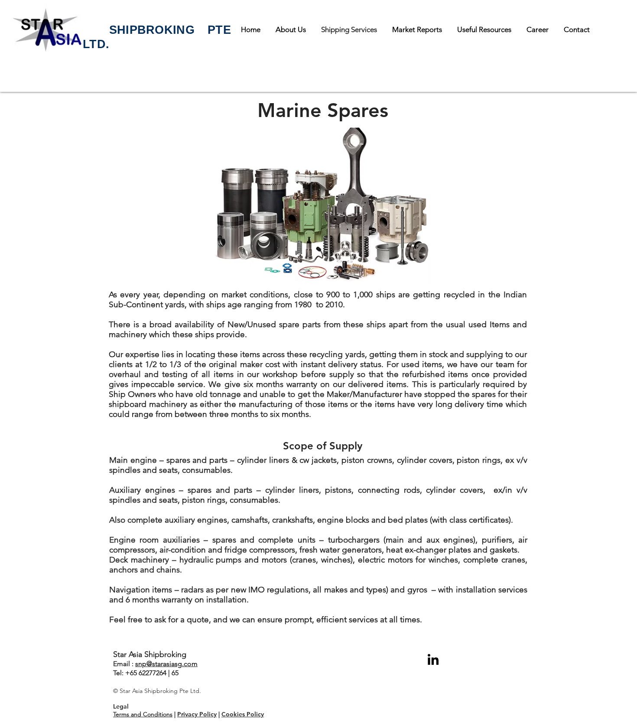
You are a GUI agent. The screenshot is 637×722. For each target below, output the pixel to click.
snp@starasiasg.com (166, 664)
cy (214, 714)
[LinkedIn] (433, 659)
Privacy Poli (194, 714)
